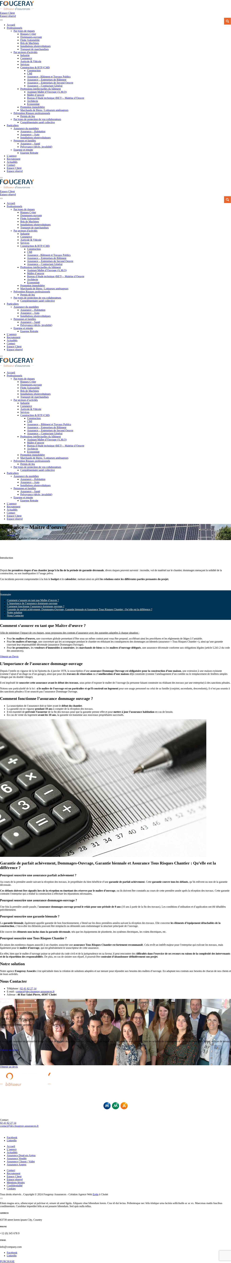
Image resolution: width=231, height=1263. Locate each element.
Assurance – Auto (29, 134)
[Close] (1, 177)
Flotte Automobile (30, 40)
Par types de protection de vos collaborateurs (37, 119)
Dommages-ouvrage (31, 37)
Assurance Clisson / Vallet (21, 1161)
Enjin (95, 1194)
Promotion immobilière (32, 107)
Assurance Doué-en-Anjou (21, 1155)
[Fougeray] (17, 9)
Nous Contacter (15, 615)
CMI (29, 73)
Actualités (12, 161)
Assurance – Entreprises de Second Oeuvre (50, 82)
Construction (34, 70)
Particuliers (13, 125)
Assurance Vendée (17, 1158)
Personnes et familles (25, 140)
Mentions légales (16, 1182)
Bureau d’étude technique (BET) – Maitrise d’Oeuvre (55, 98)
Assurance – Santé (30, 143)
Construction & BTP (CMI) (35, 67)
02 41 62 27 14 (28, 988)
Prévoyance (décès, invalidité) (36, 146)
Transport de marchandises (34, 49)
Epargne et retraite (23, 149)
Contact (11, 165)
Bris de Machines (29, 43)
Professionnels (14, 27)
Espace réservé (15, 171)
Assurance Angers (16, 1164)
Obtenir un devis (9, 1066)
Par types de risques (24, 30)
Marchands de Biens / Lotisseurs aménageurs (44, 110)
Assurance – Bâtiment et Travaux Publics (49, 424)
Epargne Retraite (29, 152)
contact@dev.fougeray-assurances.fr (35, 991)
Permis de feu (27, 116)
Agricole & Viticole (30, 61)
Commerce (26, 58)
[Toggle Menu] (1, 19)
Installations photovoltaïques (35, 46)
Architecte (32, 101)
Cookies (11, 1188)
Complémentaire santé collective (37, 122)
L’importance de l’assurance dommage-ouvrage (32, 603)
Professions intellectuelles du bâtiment (40, 88)
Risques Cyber (28, 34)
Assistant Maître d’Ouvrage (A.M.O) (47, 91)
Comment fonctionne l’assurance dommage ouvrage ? (35, 606)
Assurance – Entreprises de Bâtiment (46, 79)
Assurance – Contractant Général (44, 85)
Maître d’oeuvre (35, 94)
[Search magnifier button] (227, 21)
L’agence (12, 155)
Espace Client (14, 168)
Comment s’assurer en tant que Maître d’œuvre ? (33, 600)
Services (24, 64)
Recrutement (13, 158)
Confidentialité (14, 1185)
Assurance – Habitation (32, 131)
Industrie (25, 55)
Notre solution (14, 612)
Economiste (33, 104)
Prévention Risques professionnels (32, 113)
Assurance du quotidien (26, 128)
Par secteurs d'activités (25, 52)
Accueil (11, 1146)
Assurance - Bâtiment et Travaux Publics (49, 76)
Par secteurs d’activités (26, 400)
